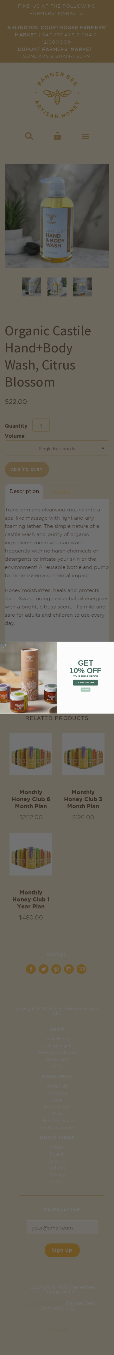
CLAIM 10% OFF (85, 682)
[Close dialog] (3, 645)
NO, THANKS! (85, 689)
